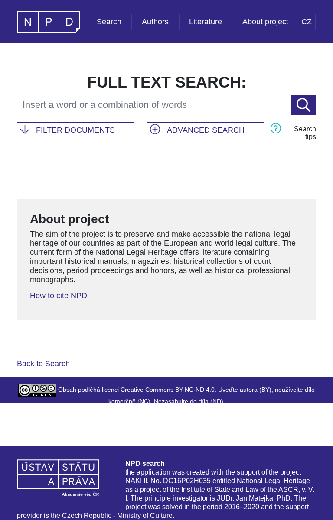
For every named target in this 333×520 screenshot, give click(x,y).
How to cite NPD (58, 295)
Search (109, 21)
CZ (306, 21)
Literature (205, 21)
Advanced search (206, 130)
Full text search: (166, 82)
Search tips (305, 132)
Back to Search (43, 363)
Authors (155, 21)
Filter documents (75, 130)
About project (265, 21)
